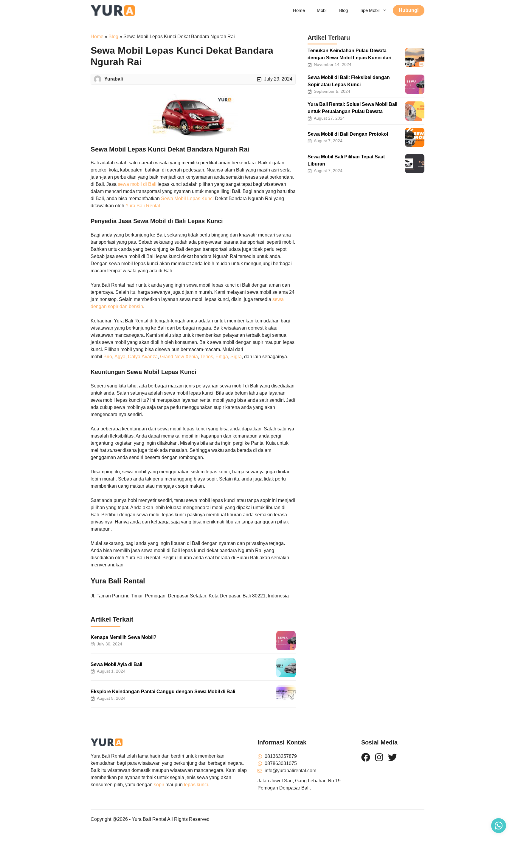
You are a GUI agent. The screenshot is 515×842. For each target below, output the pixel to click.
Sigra (236, 356)
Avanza (150, 356)
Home (299, 10)
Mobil (322, 10)
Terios (206, 356)
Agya (119, 356)
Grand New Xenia (179, 356)
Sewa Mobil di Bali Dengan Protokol (348, 134)
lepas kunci (196, 784)
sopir (159, 784)
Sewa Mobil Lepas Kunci (187, 198)
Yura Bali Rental (142, 205)
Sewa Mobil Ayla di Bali (116, 664)
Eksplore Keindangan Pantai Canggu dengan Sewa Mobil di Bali (163, 691)
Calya (134, 356)
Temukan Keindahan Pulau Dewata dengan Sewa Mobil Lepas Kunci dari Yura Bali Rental (349, 57)
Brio (107, 356)
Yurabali (113, 78)
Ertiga (221, 356)
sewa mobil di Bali (137, 184)
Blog (343, 10)
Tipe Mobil (369, 10)
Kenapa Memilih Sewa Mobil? (123, 637)
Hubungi (408, 10)
